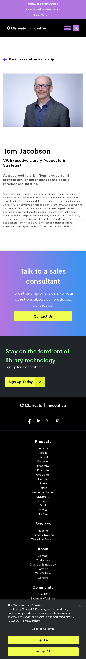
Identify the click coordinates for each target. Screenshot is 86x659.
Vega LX (43, 448)
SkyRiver (43, 514)
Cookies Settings (43, 628)
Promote (43, 470)
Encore (43, 501)
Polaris (43, 488)
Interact (43, 457)
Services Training (43, 535)
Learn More (40, 15)
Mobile (43, 452)
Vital (43, 505)
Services (43, 524)
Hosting (43, 530)
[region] (43, 629)
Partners (43, 569)
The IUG (43, 594)
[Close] (79, 605)
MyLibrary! (43, 496)
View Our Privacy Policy (24, 620)
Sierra (43, 483)
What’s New (43, 573)
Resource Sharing (43, 492)
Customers (43, 560)
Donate (43, 479)
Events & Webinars (43, 598)
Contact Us (43, 316)
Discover (43, 461)
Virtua (43, 510)
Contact (43, 556)
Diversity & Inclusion (43, 564)
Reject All (43, 640)
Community (43, 587)
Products (43, 441)
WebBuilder (43, 474)
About (43, 549)
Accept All (43, 651)
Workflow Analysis (43, 539)
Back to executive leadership (31, 59)
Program (43, 466)
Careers (43, 577)
